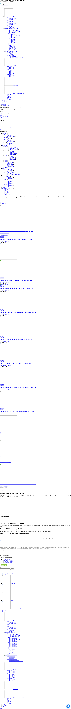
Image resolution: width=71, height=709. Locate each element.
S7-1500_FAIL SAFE (13, 40)
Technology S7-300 (12, 48)
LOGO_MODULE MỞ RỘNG (14, 32)
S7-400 (8, 50)
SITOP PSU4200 (12, 73)
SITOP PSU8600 (12, 68)
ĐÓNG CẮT (9, 97)
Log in (1, 111)
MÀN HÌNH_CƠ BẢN (11, 52)
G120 (8, 17)
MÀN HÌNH (15, 51)
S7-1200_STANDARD (13, 37)
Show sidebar (2, 202)
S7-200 (8, 43)
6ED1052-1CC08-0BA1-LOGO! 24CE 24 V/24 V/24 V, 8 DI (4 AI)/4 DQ (16, 239)
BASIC (8, 69)
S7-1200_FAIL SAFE (13, 34)
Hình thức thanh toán (8, 562)
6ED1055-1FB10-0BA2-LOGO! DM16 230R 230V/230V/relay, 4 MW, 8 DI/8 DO (18, 435)
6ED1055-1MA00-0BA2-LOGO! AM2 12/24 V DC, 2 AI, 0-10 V (14, 460)
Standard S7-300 (12, 45)
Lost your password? (3, 113)
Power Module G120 (12, 19)
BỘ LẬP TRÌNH (15, 28)
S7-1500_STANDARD (13, 42)
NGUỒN (14, 65)
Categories (2, 123)
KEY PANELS (11, 54)
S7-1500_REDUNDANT (13, 41)
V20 (7, 25)
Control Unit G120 (12, 18)
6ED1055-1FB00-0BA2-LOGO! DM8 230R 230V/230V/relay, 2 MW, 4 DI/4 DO (18, 411)
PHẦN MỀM (15, 85)
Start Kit (10, 26)
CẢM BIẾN (9, 94)
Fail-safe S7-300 (12, 47)
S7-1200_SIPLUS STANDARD (14, 36)
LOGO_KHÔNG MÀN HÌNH (14, 31)
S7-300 (8, 44)
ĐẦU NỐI (8, 96)
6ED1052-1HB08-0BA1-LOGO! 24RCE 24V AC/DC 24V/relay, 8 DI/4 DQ (17, 288)
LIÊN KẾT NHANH (6, 559)
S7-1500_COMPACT (13, 39)
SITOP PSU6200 (12, 75)
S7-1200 (8, 33)
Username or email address (5, 107)
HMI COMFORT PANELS (14, 56)
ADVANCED (9, 66)
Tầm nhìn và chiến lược (8, 561)
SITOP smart (11, 76)
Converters (11, 21)
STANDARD (9, 74)
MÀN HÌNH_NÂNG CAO (12, 55)
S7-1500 (8, 38)
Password (2, 109)
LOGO (8, 29)
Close (1, 129)
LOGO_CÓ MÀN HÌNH (13, 30)
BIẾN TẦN (15, 16)
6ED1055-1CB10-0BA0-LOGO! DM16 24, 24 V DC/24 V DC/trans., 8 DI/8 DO (18, 387)
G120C (8, 20)
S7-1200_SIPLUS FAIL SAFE (14, 35)
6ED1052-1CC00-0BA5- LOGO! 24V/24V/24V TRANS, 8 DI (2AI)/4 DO (16, 231)
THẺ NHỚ (9, 99)
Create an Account (5, 105)
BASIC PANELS (12, 53)
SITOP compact (11, 71)
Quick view (2, 227)
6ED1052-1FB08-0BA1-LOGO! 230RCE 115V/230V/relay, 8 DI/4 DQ (16, 280)
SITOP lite (11, 72)
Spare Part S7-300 (12, 49)
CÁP (7, 95)
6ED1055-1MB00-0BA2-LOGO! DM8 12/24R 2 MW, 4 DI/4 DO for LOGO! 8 (18, 484)
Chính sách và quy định (8, 560)
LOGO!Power (11, 70)
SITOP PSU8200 (12, 67)
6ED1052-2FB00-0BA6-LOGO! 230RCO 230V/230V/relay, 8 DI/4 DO (16, 363)
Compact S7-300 (12, 46)
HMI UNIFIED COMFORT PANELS (16, 57)
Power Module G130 (12, 24)
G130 (8, 22)
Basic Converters (12, 27)
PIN (7, 98)
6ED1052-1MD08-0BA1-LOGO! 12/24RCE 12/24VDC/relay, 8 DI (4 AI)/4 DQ (18, 312)
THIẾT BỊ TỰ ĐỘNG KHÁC (18, 93)
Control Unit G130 (12, 23)
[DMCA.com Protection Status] (3, 565)
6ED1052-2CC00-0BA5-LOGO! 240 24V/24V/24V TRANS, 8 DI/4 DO (16, 339)
